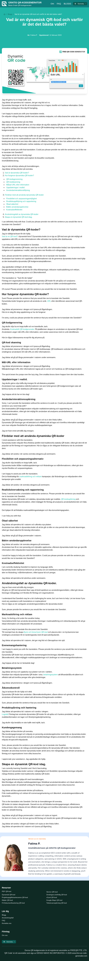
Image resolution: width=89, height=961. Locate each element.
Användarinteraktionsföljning (18, 190)
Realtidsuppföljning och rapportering (21, 201)
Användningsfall (7, 918)
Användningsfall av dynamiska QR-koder (21, 214)
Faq (59, 4)
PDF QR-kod (6, 891)
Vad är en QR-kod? (10, 236)
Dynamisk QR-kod (8, 895)
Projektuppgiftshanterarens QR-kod (15, 897)
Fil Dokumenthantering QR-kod (13, 903)
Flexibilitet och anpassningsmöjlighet (21, 199)
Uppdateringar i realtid (15, 187)
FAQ (3, 920)
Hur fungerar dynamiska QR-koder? (19, 175)
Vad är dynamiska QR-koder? (17, 173)
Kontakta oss (6, 923)
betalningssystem (50, 675)
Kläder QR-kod (7, 900)
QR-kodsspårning (68, 499)
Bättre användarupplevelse (17, 207)
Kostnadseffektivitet (14, 210)
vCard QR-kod (51, 897)
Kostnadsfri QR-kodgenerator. (22, 329)
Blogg (67, 4)
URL (49, 301)
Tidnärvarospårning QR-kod (56, 903)
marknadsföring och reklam (30, 476)
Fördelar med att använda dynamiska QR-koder (24, 195)
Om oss (5, 935)
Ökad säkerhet (12, 204)
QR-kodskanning (13, 182)
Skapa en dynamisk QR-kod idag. (18, 217)
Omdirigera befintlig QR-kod (56, 895)
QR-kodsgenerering (14, 179)
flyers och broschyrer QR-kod (36, 632)
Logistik (5, 714)
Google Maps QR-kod (54, 900)
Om (52, 4)
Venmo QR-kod (52, 892)
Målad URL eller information (17, 185)
